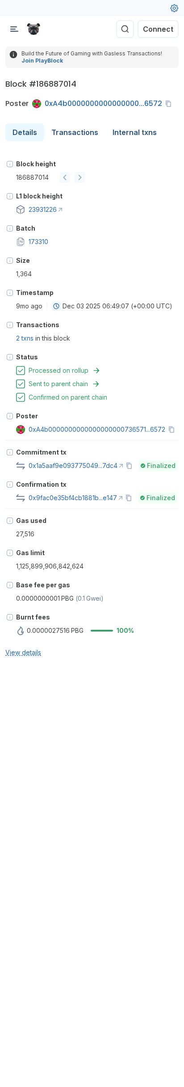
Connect (158, 29)
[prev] (64, 177)
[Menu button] (14, 29)
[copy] (170, 103)
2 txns (24, 338)
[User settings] (174, 8)
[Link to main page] (33, 29)
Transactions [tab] (74, 132)
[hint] (9, 164)
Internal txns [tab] (135, 132)
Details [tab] (25, 132)
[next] (80, 177)
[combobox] (56, 306)
